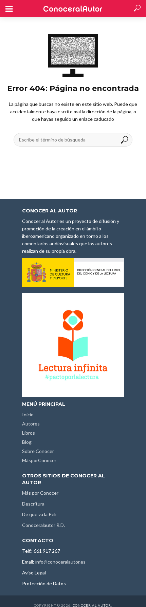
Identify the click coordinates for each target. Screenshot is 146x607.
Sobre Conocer (38, 451)
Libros (28, 433)
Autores (31, 423)
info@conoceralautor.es (60, 562)
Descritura (33, 504)
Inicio (28, 414)
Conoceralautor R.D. (43, 525)
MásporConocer (39, 460)
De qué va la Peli (39, 514)
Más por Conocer (40, 493)
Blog (27, 442)
